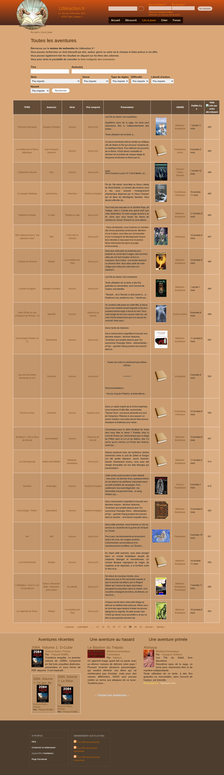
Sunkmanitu (51, 193)
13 (97, 626)
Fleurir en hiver (27, 412)
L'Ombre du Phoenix (27, 261)
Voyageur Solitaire (51, 126)
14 (103, 626)
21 (141, 626)
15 (108, 626)
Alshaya (150, 647)
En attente (72, 586)
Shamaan (72, 193)
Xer (27, 536)
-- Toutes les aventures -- (112, 695)
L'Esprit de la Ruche (27, 172)
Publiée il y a (196, 107)
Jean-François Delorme (51, 151)
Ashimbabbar (51, 438)
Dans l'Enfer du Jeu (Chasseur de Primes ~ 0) (27, 314)
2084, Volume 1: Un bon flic (42, 680)
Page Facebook (39, 759)
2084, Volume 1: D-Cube (52, 647)
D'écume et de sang (27, 126)
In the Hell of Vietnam (72, 236)
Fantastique (180, 149)
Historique (180, 194)
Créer (164, 20)
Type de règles (120, 76)
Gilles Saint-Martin (51, 461)
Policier (67, 651)
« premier (69, 626)
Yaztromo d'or (93, 412)
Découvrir (131, 20)
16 (114, 626)
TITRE (27, 107)
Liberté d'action (160, 76)
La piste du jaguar (27, 288)
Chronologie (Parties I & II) (27, 340)
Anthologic (51, 485)
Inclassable (180, 376)
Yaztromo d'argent (93, 193)
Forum (176, 20)
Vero (51, 172)
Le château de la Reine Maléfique (27, 151)
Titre (33, 67)
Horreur (179, 484)
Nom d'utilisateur (157, 4)
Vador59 (51, 313)
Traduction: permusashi (53, 588)
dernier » (161, 626)
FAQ (34, 741)
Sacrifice (27, 485)
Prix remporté (93, 107)
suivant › (149, 626)
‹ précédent (82, 626)
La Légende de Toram (27, 611)
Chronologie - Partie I (27, 510)
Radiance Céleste (27, 214)
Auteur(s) (77, 67)
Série (34, 76)
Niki (51, 236)
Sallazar (117, 657)
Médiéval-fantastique (180, 127)
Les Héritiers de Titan (72, 261)
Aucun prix (93, 126)
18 (124, 626)
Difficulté (136, 76)
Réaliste (180, 175)
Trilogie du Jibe (72, 214)
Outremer (51, 376)
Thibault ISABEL (60, 654)
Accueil (115, 20)
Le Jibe (51, 214)
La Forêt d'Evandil (27, 562)
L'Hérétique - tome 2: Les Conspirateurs (27, 586)
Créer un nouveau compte (161, 12)
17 (119, 626)
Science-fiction (180, 170)
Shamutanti (51, 339)
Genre (86, 76)
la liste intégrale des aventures (96, 59)
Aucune (72, 126)
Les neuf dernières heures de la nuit (27, 376)
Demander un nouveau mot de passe (164, 14)
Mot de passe (178, 4)
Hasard (35, 86)
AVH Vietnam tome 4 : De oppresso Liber (27, 236)
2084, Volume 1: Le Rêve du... (67, 680)
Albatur (51, 261)
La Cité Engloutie (27, 461)
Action (180, 152)
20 (135, 626)
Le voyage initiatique (27, 193)
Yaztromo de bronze (93, 314)
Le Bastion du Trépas (105, 647)
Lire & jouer (149, 20)
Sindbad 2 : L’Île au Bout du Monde (27, 438)
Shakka (51, 562)
